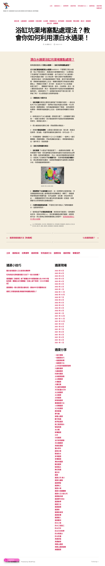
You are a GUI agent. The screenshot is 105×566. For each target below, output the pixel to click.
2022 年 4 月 (59, 305)
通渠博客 (99, 6)
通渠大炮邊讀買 (60, 491)
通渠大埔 (58, 488)
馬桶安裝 (58, 539)
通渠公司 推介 (60, 477)
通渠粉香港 (59, 512)
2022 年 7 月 (59, 297)
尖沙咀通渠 (59, 408)
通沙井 (82, 21)
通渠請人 (58, 517)
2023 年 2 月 (59, 286)
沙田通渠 (58, 437)
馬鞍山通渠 (59, 544)
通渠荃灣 (58, 515)
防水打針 (58, 528)
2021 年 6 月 (59, 332)
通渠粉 (57, 509)
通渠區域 (57, 6)
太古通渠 (45, 21)
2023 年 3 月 (59, 284)
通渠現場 (73, 6)
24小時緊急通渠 (36, 224)
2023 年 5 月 (59, 278)
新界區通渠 (61, 21)
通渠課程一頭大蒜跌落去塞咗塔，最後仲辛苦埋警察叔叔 (26, 287)
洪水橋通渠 (59, 443)
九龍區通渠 (24, 21)
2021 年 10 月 (60, 321)
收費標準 (65, 6)
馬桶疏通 (55, 226)
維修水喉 (16, 21)
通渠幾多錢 (59, 496)
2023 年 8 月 (59, 273)
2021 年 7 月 (59, 329)
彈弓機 (57, 413)
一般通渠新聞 (59, 360)
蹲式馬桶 (58, 469)
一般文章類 (59, 355)
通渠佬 (45, 226)
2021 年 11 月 (60, 318)
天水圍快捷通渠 (60, 387)
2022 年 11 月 (60, 292)
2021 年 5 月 (59, 334)
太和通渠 (58, 397)
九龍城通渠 (31, 21)
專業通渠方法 (53, 21)
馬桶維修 (58, 541)
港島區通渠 (69, 21)
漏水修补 (58, 448)
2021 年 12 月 (60, 316)
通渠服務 (88, 21)
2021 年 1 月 (59, 342)
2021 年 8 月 (59, 326)
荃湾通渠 (58, 456)
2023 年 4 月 (59, 281)
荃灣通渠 (58, 459)
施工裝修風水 (59, 424)
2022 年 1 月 (59, 313)
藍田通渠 (58, 464)
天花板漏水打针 (60, 389)
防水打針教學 (59, 531)
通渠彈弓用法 (59, 499)
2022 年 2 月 (59, 310)
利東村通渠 (39, 21)
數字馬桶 (58, 419)
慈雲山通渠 (59, 416)
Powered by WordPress (28, 562)
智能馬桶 (58, 427)
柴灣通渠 (58, 432)
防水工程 (49, 23)
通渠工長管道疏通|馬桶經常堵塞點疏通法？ (21, 291)
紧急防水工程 (69, 224)
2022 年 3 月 (59, 308)
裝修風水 (58, 467)
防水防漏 (58, 536)
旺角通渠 (57, 224)
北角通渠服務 (59, 376)
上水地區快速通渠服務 (63, 365)
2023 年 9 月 (59, 270)
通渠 (42, 226)
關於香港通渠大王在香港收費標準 (18, 270)
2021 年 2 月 (59, 340)
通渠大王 (49, 44)
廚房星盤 (58, 411)
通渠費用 (58, 520)
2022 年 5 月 (59, 302)
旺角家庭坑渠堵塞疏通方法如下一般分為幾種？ (23, 274)
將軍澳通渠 (59, 400)
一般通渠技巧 (59, 357)
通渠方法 (58, 504)
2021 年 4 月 (59, 337)
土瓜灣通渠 (59, 379)
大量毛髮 (58, 384)
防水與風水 (59, 533)
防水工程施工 (59, 525)
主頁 (51, 6)
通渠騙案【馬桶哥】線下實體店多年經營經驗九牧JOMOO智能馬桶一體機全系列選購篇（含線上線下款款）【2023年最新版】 (27, 281)
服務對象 (92, 6)
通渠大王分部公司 (61, 493)
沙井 (56, 435)
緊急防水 (58, 453)
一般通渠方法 (59, 363)
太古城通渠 (59, 392)
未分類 (57, 429)
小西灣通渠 (59, 405)
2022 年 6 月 (59, 300)
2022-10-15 (59, 44)
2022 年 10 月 (60, 294)
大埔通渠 (58, 381)
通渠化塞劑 (59, 480)
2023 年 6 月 (59, 276)
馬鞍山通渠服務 (60, 547)
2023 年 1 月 (59, 289)
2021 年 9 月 (59, 324)
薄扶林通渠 (76, 21)
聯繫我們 (99, 8)
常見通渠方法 (82, 6)
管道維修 (62, 224)
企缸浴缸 (44, 224)
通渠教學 (58, 501)
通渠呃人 (58, 485)
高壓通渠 (55, 23)
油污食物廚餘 (59, 440)
